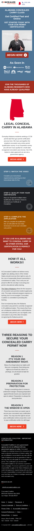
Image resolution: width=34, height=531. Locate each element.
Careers (15, 515)
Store (18, 512)
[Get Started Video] (17, 40)
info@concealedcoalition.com (11, 487)
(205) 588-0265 (26, 3)
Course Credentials (7, 505)
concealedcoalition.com (19, 525)
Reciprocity (18, 502)
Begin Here (15, 55)
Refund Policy (5, 515)
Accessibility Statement (20, 508)
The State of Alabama (8, 289)
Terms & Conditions (22, 505)
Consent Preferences (8, 512)
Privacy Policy (5, 508)
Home (3, 502)
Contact (10, 502)
